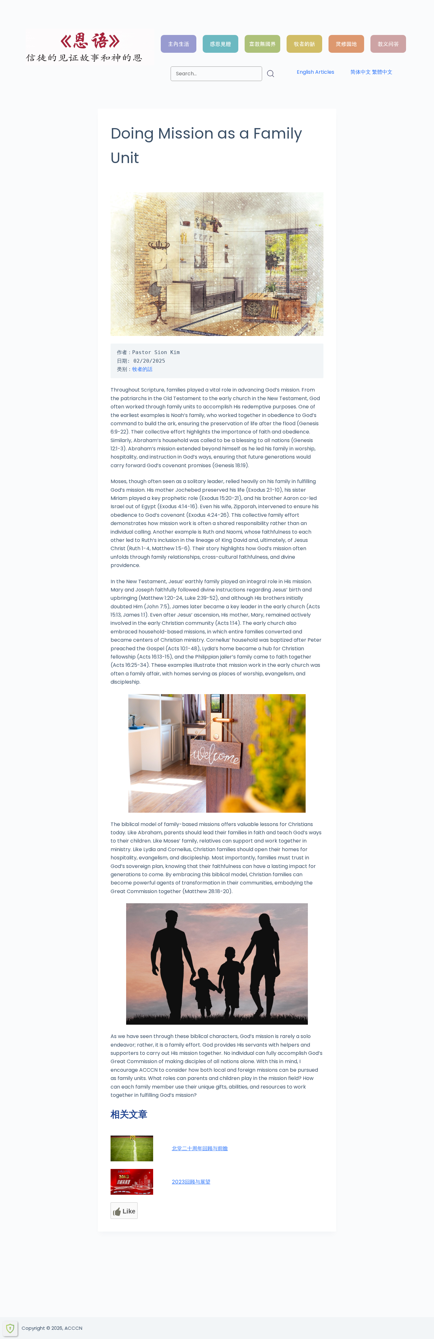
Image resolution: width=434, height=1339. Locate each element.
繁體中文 (382, 72)
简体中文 (360, 72)
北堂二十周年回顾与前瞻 (200, 1148)
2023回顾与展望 (191, 1181)
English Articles (315, 72)
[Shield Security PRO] (10, 1328)
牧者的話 (142, 369)
